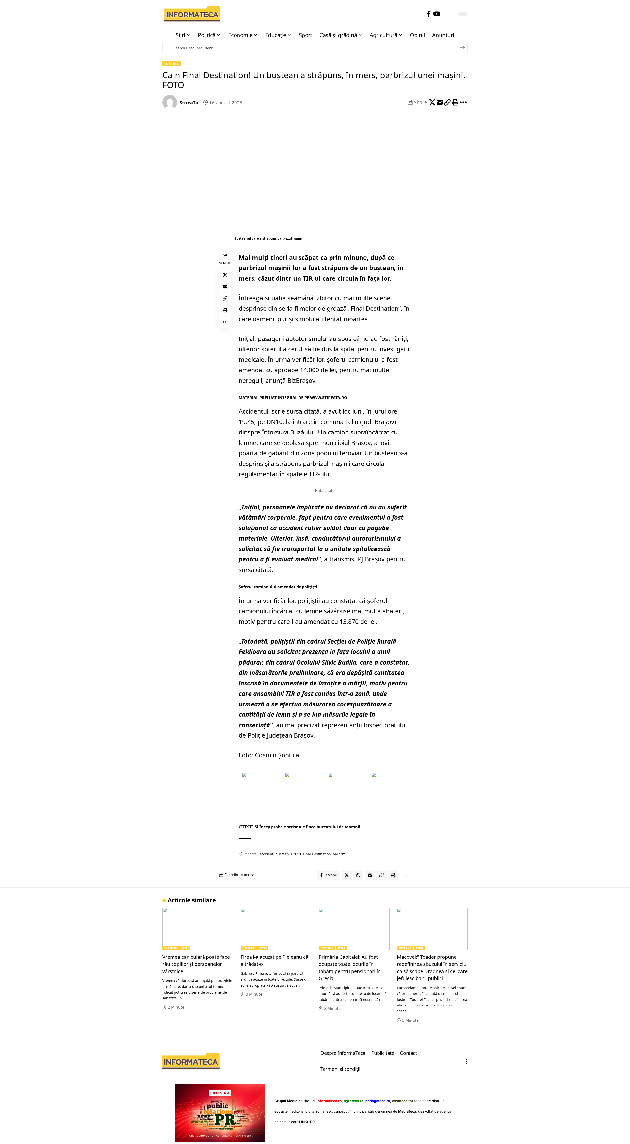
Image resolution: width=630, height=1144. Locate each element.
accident (266, 854)
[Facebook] (428, 14)
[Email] (439, 102)
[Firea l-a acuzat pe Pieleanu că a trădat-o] (276, 929)
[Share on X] (432, 102)
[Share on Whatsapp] (358, 875)
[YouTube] (436, 14)
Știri (185, 948)
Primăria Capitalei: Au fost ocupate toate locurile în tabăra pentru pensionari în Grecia (350, 968)
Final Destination (317, 854)
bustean (282, 854)
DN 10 (296, 854)
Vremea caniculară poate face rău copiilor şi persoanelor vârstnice (196, 964)
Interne (172, 64)
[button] (445, 14)
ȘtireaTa (189, 102)
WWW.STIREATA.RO (328, 397)
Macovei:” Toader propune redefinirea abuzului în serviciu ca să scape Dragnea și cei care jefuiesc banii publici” (432, 968)
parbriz (339, 854)
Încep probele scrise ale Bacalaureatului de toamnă (309, 827)
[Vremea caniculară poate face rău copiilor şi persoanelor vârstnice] (197, 929)
